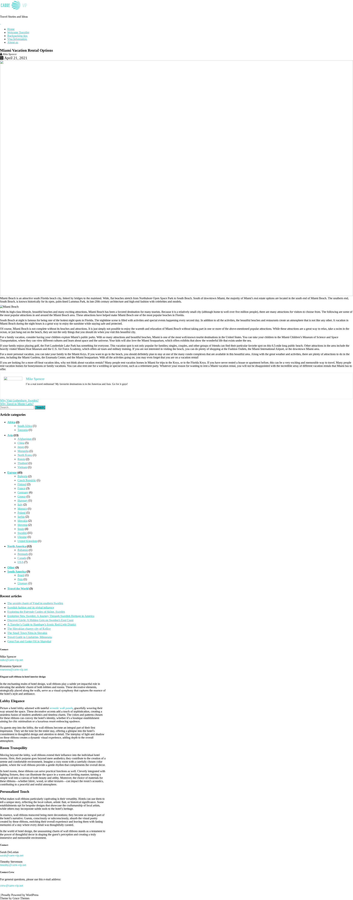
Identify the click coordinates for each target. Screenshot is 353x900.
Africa (11, 422)
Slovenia (22, 524)
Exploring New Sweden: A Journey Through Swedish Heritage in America (50, 616)
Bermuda (22, 554)
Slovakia (22, 520)
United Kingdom (27, 541)
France (21, 488)
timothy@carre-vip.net (13, 865)
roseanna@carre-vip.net (14, 669)
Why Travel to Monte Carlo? (16, 403)
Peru (20, 579)
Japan (20, 447)
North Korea (24, 455)
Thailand (22, 463)
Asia (10, 435)
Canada (21, 558)
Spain (20, 528)
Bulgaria (22, 476)
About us (12, 42)
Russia (21, 459)
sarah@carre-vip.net (11, 855)
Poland (21, 512)
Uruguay (22, 583)
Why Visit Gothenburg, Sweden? (19, 400)
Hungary (22, 500)
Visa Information (17, 39)
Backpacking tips (17, 35)
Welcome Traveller (18, 32)
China (20, 442)
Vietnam (22, 467)
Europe (12, 472)
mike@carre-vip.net (11, 659)
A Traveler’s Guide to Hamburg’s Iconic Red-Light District (41, 624)
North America (16, 546)
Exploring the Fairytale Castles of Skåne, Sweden (36, 611)
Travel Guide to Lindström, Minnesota (29, 637)
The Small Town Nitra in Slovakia (27, 632)
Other (11, 567)
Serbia (21, 516)
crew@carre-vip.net (11, 885)
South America (16, 571)
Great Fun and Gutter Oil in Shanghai (29, 641)
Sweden (22, 532)
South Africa (24, 425)
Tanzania (22, 429)
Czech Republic (26, 480)
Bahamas (22, 550)
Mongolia (23, 451)
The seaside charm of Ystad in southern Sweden (35, 603)
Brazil (20, 575)
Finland (21, 484)
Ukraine (22, 536)
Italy (20, 504)
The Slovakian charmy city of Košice (29, 628)
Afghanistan (24, 438)
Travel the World (18, 588)
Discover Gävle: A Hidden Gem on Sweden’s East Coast (40, 620)
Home (11, 29)
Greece (21, 496)
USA (20, 562)
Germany (22, 492)
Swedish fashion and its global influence (30, 607)
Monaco (22, 508)
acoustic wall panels (61, 708)
